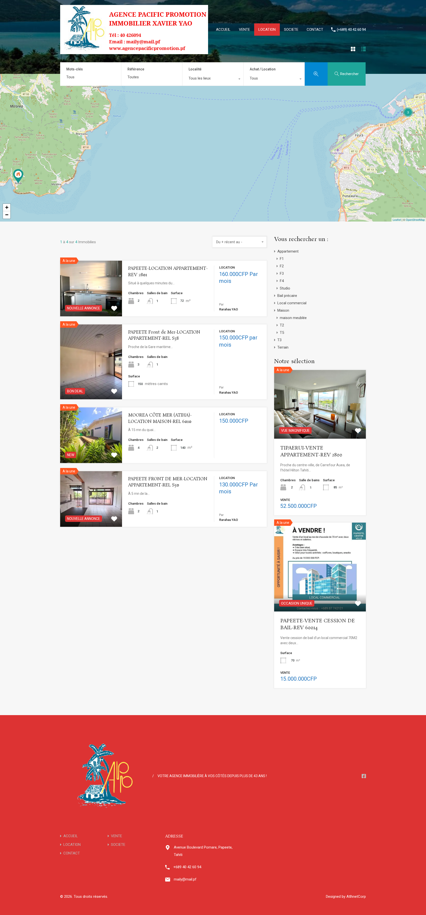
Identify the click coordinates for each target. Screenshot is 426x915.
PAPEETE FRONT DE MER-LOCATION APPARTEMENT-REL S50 (167, 482)
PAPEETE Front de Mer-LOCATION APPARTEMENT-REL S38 (164, 335)
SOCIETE (291, 29)
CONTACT (315, 29)
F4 (282, 281)
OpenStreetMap (415, 220)
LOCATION (267, 29)
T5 (282, 332)
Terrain (282, 347)
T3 (279, 340)
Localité (195, 69)
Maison (283, 310)
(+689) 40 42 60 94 (351, 30)
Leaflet (397, 220)
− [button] (6, 215)
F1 (282, 259)
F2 (282, 266)
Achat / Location (263, 69)
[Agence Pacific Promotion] (134, 52)
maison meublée (293, 318)
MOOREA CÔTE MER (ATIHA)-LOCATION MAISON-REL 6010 (160, 418)
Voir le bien (91, 384)
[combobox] (212, 79)
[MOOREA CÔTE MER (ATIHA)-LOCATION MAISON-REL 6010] (18, 176)
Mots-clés (74, 69)
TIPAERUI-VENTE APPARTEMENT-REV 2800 (311, 452)
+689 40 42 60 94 (187, 867)
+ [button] (6, 207)
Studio (285, 288)
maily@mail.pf (185, 879)
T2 (282, 325)
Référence (135, 69)
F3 (282, 273)
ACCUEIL (223, 29)
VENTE (244, 29)
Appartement (288, 251)
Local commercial (291, 303)
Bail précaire (287, 295)
